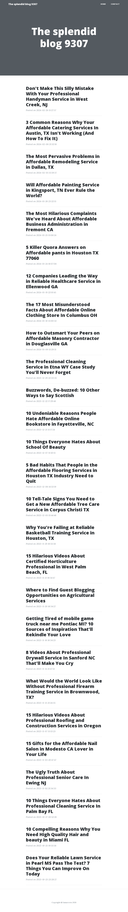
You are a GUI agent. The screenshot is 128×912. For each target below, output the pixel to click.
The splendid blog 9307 (22, 4)
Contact (115, 4)
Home (103, 4)
